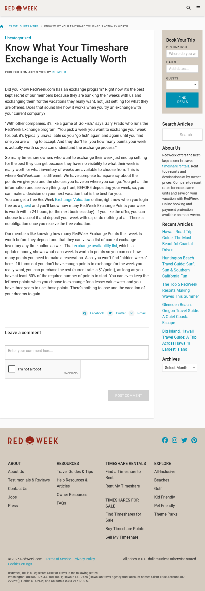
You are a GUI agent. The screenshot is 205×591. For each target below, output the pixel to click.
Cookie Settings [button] (20, 564)
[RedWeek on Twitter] (184, 440)
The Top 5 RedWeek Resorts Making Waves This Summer (180, 290)
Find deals (182, 100)
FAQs (61, 503)
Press (13, 505)
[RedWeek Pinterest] (194, 440)
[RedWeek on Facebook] (165, 440)
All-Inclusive (164, 471)
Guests (172, 78)
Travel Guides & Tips (23, 26)
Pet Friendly (164, 505)
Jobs (12, 497)
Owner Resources (72, 494)
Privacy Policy (84, 559)
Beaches (161, 480)
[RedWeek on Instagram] (174, 440)
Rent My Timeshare (123, 486)
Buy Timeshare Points (125, 528)
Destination (176, 47)
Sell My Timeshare (122, 537)
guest (26, 205)
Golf (158, 488)
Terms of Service (58, 559)
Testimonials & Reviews (29, 480)
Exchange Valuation (73, 199)
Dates (171, 62)
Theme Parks (166, 514)
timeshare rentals (175, 166)
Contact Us (17, 488)
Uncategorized (18, 38)
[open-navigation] (198, 8)
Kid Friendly (164, 497)
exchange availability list (95, 245)
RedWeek (59, 72)
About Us (16, 471)
